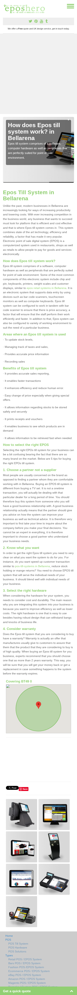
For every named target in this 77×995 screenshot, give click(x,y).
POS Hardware (17, 947)
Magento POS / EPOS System (27, 982)
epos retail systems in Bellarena (46, 288)
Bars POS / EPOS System (24, 963)
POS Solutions (17, 951)
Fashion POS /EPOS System (26, 967)
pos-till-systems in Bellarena (32, 566)
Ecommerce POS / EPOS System (29, 971)
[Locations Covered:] (5, 6)
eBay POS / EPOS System (24, 975)
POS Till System (18, 943)
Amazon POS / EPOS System (26, 978)
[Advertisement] (38, 74)
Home (9, 935)
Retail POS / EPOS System (25, 959)
